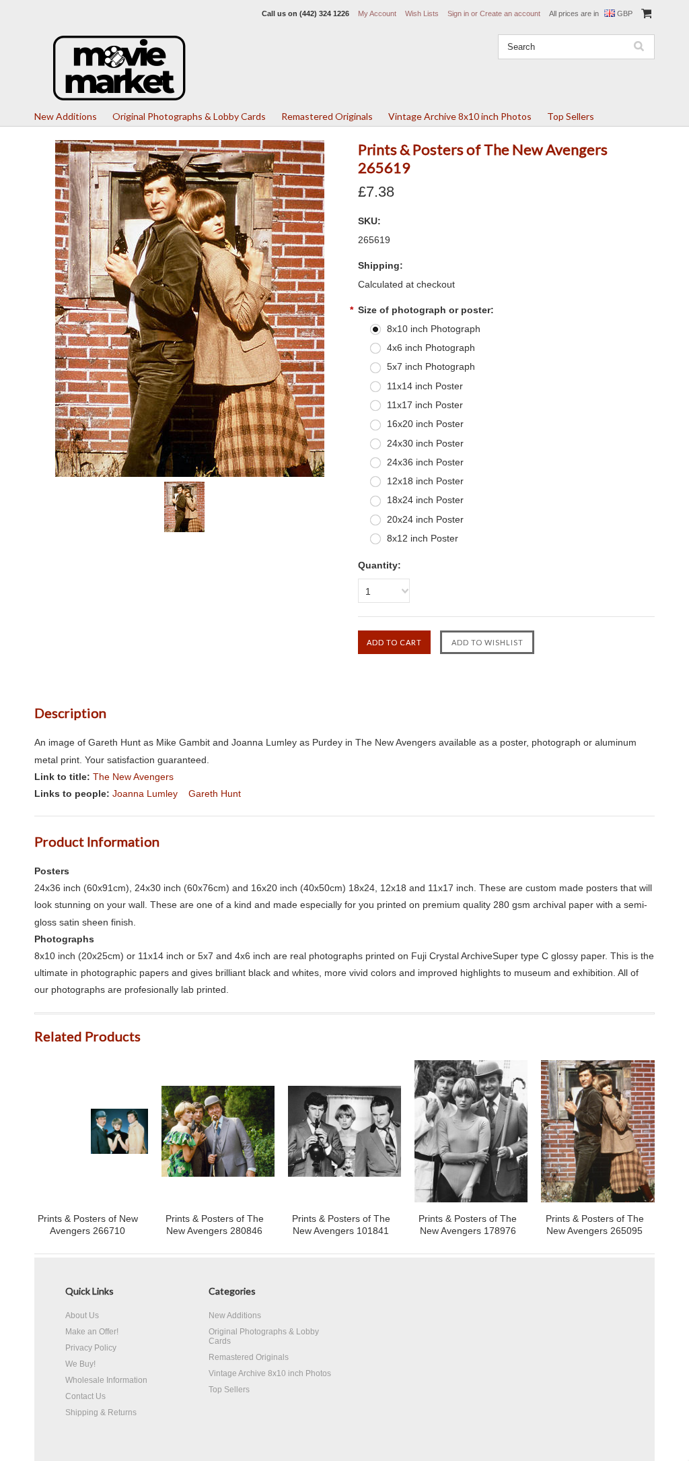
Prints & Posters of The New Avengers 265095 (595, 1224)
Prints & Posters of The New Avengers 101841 (341, 1224)
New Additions (65, 116)
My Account (377, 13)
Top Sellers (570, 116)
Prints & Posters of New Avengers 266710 (88, 1224)
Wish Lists (422, 13)
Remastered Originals (327, 116)
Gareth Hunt (214, 793)
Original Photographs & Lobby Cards (189, 116)
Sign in (458, 13)
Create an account (510, 13)
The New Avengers (133, 776)
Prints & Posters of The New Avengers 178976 (468, 1224)
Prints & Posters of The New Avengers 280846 (215, 1224)
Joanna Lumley (145, 793)
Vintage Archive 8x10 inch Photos (460, 116)
